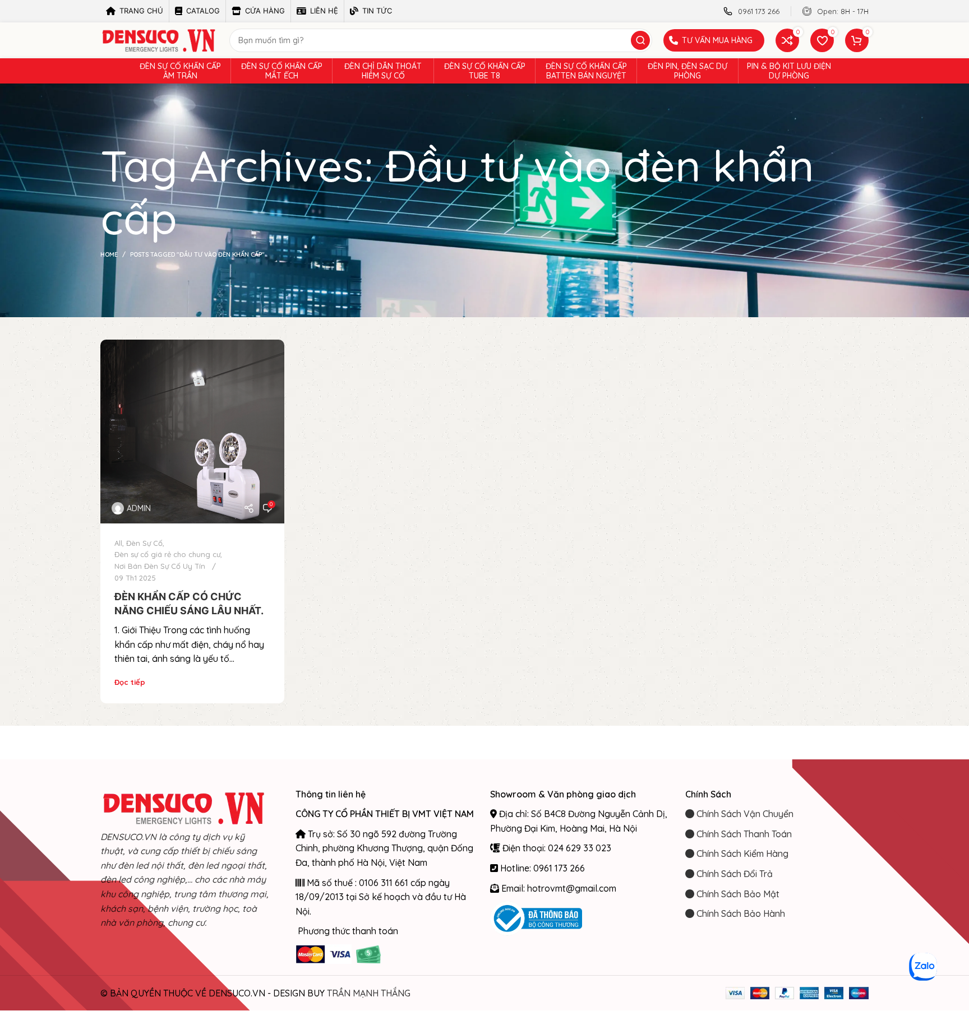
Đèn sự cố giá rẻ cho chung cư (167, 554)
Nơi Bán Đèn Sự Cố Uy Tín (159, 566)
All (118, 543)
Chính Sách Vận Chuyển (743, 813)
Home (109, 254)
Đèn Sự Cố (144, 543)
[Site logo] (159, 39)
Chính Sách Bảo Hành (739, 913)
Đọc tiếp (129, 682)
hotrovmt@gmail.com (571, 888)
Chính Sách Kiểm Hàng (741, 853)
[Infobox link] (751, 11)
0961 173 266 (559, 868)
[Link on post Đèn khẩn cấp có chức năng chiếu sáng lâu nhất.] (192, 431)
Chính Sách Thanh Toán (743, 834)
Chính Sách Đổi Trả (733, 873)
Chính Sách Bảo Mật (736, 893)
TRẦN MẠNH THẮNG (368, 993)
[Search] (640, 40)
